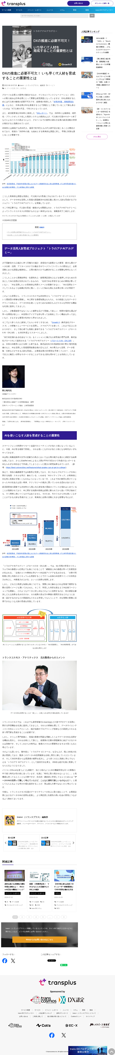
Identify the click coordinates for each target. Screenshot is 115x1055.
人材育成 (22, 88)
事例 (74, 10)
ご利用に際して (38, 1016)
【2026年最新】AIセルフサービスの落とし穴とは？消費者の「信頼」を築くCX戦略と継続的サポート (103, 81)
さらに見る (97, 136)
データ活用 (11, 88)
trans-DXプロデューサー (104, 10)
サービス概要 (6, 10)
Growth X (56, 322)
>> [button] (64, 917)
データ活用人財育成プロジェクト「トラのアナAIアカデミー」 (29, 232)
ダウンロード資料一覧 (102, 3)
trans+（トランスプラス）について (84, 1013)
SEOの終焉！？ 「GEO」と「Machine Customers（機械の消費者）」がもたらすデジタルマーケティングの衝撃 (103, 45)
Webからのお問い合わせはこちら (39, 940)
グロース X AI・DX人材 (61, 341)
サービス (19, 10)
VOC (38, 905)
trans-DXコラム (36, 908)
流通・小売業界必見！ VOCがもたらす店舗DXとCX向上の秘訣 (39, 886)
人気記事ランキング (45, 1013)
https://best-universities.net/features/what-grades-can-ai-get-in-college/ (36, 467)
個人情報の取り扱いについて (56, 1016)
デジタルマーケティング (15, 905)
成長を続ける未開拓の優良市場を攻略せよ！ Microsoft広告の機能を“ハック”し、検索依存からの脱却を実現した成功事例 (14, 889)
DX (17, 88)
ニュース (50, 10)
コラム (62, 10)
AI (5, 88)
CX (43, 902)
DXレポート (42, 113)
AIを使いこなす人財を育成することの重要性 (23, 235)
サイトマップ (90, 1016)
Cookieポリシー (76, 1016)
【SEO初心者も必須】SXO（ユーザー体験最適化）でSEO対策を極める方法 (64, 886)
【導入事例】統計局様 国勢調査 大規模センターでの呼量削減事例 (103, 63)
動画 (87, 10)
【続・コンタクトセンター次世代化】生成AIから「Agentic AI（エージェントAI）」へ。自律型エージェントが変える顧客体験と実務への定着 (103, 119)
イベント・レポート (34, 10)
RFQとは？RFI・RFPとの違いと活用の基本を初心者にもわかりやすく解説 (103, 98)
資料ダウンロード (62, 1013)
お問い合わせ (78, 3)
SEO (58, 908)
